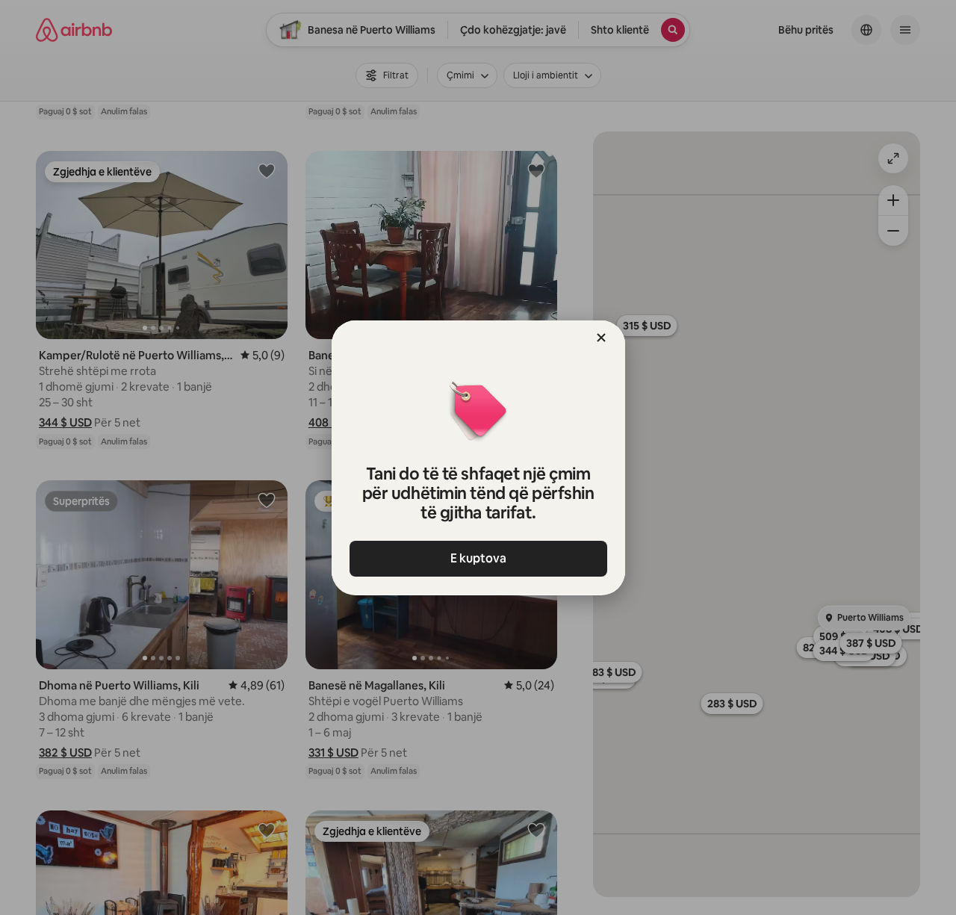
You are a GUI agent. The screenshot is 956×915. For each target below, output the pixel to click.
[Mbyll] (601, 338)
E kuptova (478, 558)
